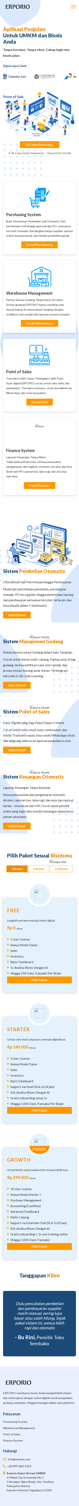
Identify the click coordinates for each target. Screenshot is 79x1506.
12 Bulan (61, 869)
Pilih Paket (39, 980)
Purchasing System (15, 1421)
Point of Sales (19, 371)
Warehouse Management (29, 293)
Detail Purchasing (39, 245)
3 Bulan (17, 869)
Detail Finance (39, 485)
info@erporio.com (19, 1459)
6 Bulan (38, 869)
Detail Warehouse (39, 323)
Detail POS (39, 402)
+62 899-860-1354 (19, 1466)
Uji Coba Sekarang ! (39, 144)
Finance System (20, 450)
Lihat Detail (17, 615)
